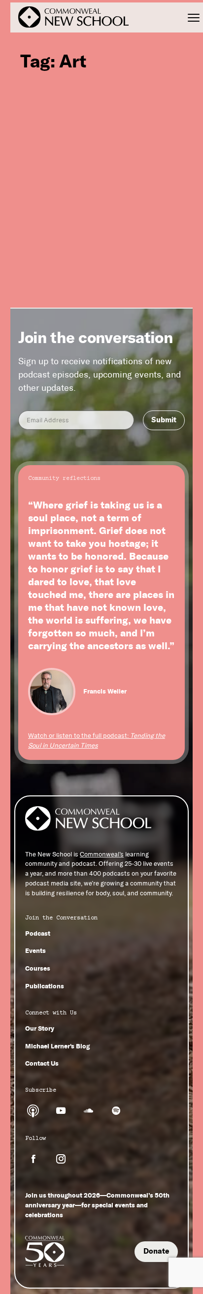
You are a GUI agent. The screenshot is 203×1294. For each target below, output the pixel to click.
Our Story (39, 1028)
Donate (156, 1251)
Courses (37, 968)
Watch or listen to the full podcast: (96, 740)
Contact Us (42, 1063)
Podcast (37, 933)
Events (35, 950)
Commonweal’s (102, 854)
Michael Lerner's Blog (57, 1046)
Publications (44, 986)
